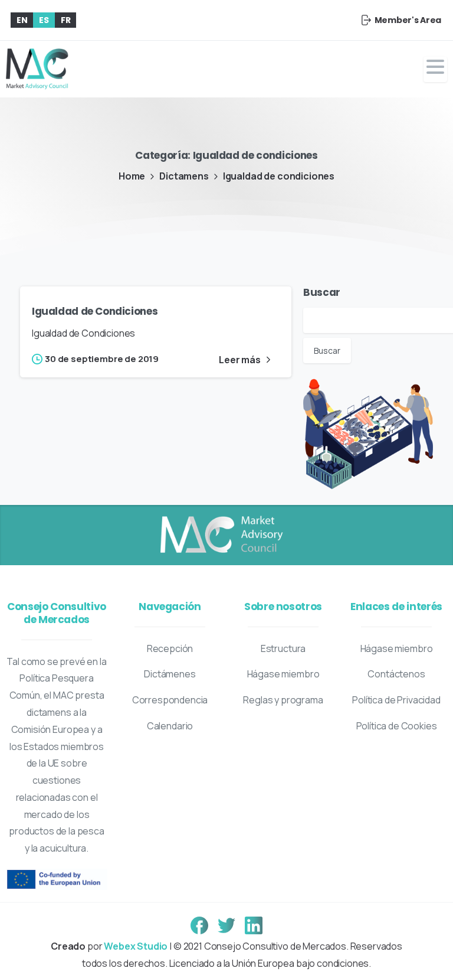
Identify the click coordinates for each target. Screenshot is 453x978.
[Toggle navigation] (435, 69)
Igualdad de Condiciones (94, 311)
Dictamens (184, 175)
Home (132, 175)
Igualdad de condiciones (278, 175)
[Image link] (220, 535)
